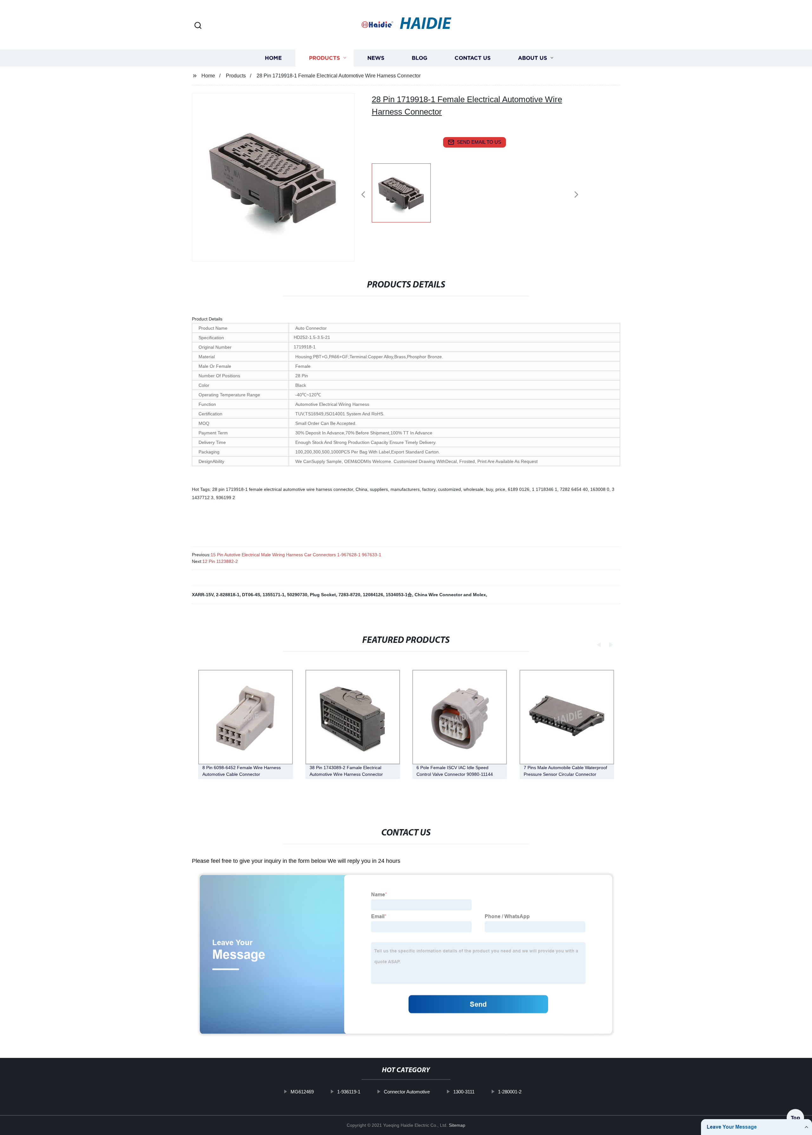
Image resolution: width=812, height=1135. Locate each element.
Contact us (473, 58)
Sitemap (457, 1125)
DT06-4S (251, 594)
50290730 (297, 594)
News (375, 58)
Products (324, 58)
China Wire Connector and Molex (450, 594)
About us (532, 58)
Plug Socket (323, 594)
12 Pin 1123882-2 (220, 561)
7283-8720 (349, 594)
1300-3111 (464, 1091)
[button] (198, 26)
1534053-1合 (399, 594)
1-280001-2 (509, 1091)
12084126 (373, 594)
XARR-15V (202, 594)
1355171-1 (274, 594)
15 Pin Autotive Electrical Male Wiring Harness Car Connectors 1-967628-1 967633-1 (296, 554)
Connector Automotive (407, 1091)
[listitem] (406, 192)
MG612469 (302, 1091)
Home (273, 58)
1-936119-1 (348, 1091)
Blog (419, 58)
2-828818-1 (227, 594)
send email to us (479, 142)
